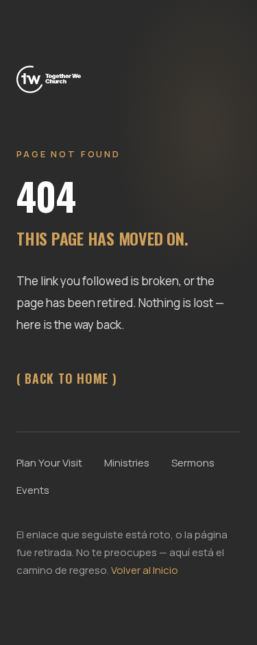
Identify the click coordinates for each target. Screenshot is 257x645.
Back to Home (66, 378)
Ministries (126, 463)
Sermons (193, 463)
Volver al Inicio (144, 570)
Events (32, 490)
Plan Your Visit (49, 463)
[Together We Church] (48, 77)
